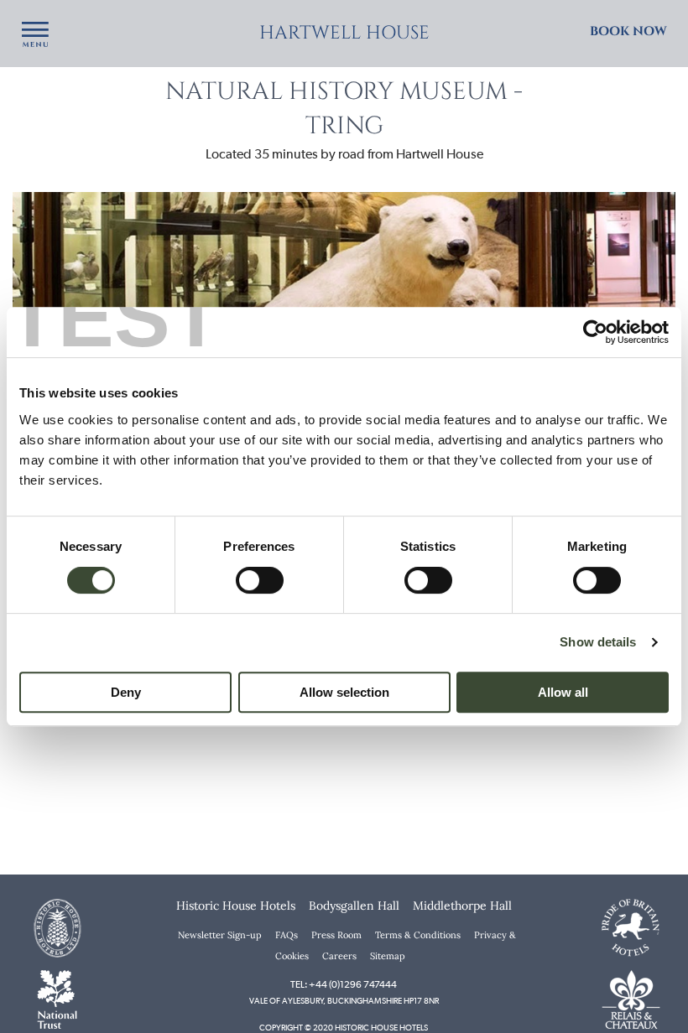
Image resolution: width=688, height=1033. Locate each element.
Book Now (628, 31)
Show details (598, 642)
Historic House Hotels (235, 905)
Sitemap (387, 956)
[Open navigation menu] (35, 35)
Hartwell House (344, 33)
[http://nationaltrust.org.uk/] (57, 997)
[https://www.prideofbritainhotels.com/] (631, 926)
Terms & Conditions (418, 935)
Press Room (336, 935)
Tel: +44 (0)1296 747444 (343, 984)
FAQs (286, 935)
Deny (126, 692)
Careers (339, 956)
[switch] (260, 580)
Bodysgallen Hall (354, 905)
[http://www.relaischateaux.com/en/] (631, 997)
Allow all (563, 692)
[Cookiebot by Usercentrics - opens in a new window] (595, 332)
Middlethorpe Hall (462, 905)
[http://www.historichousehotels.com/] (57, 926)
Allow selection (344, 692)
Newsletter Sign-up (220, 935)
